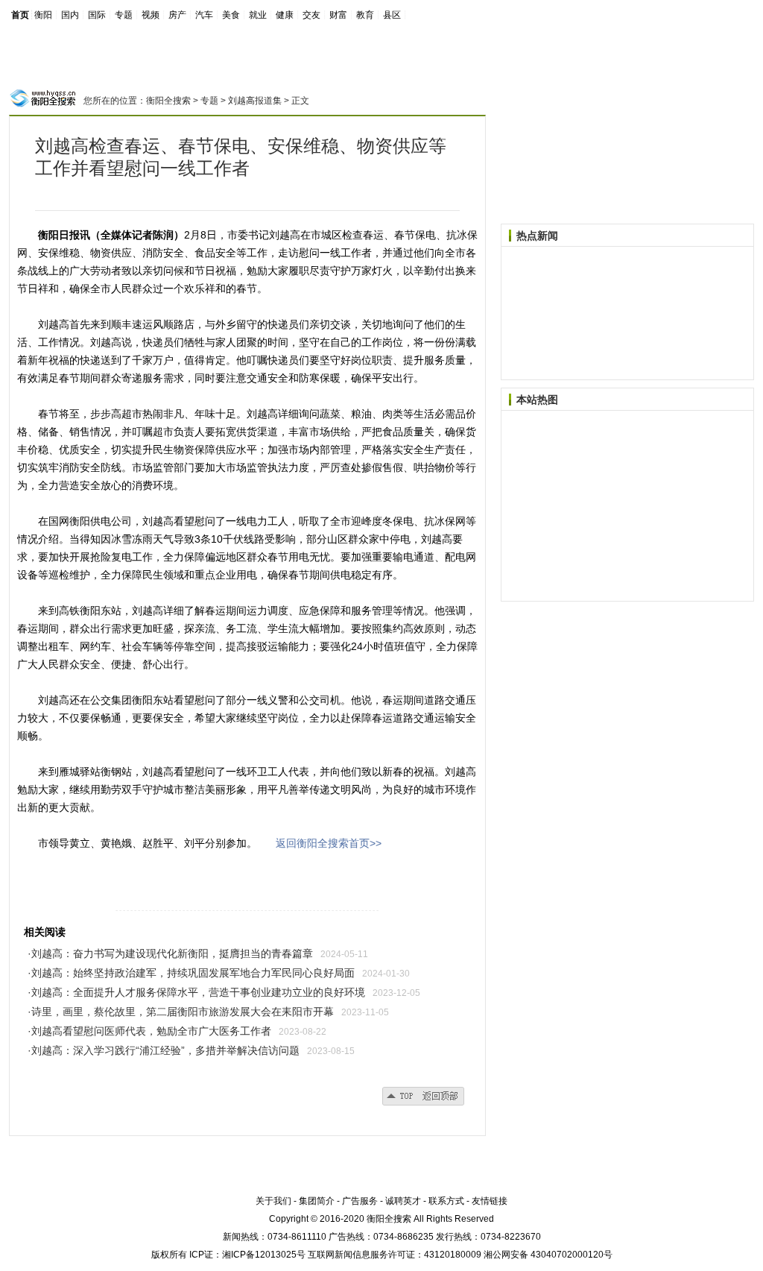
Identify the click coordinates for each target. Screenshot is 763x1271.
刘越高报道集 (255, 100)
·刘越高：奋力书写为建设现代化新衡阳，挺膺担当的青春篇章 (170, 953)
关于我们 (273, 1201)
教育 (365, 15)
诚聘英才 (403, 1201)
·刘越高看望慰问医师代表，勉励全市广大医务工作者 (149, 1031)
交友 (311, 15)
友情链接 (489, 1201)
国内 (70, 15)
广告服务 (360, 1201)
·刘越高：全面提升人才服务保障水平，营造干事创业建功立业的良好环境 (196, 992)
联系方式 (446, 1201)
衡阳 (43, 15)
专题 (124, 15)
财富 (338, 15)
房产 (177, 15)
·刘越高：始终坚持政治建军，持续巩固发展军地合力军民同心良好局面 (191, 973)
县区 (392, 15)
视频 (150, 15)
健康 (285, 15)
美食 (231, 15)
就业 (258, 15)
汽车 (204, 15)
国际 (97, 15)
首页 (20, 15)
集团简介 (317, 1201)
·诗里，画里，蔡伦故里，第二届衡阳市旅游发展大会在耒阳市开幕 (181, 1012)
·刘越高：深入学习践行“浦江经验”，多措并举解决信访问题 (164, 1050)
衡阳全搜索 (168, 100)
